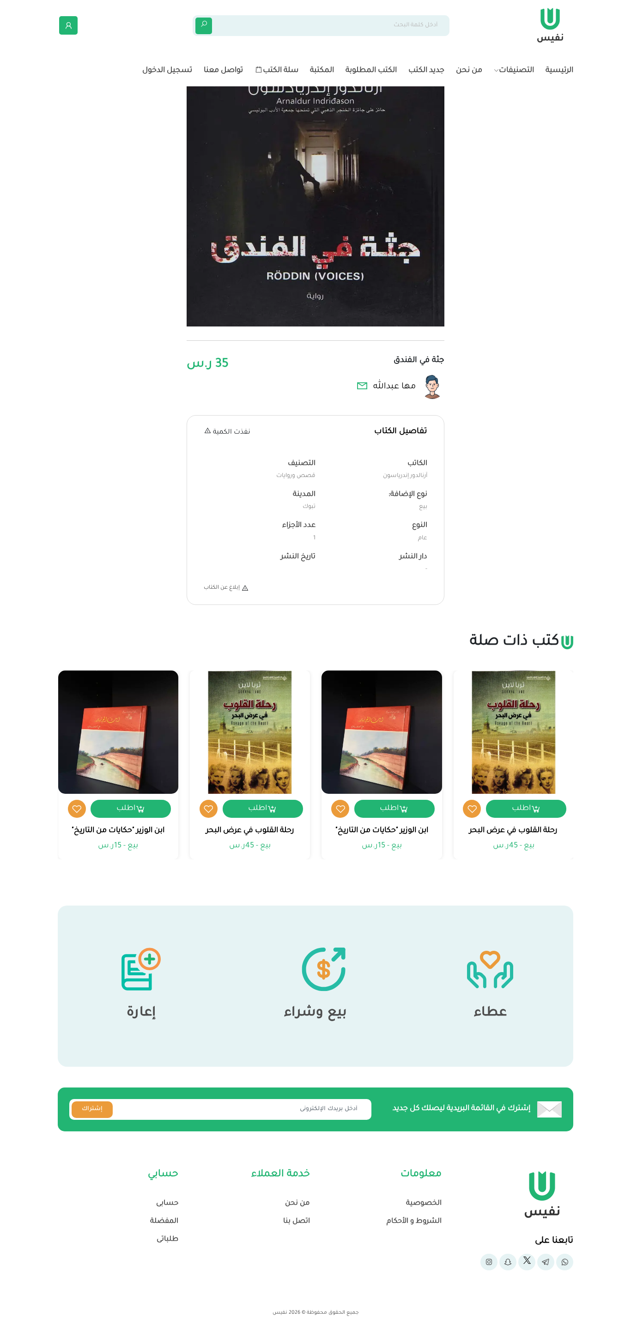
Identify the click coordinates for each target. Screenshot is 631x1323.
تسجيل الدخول (167, 70)
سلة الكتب (280, 70)
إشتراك (92, 1109)
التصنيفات (516, 70)
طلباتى (167, 1240)
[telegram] (545, 1262)
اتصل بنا (296, 1222)
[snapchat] (507, 1262)
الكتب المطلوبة (371, 70)
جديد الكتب (426, 70)
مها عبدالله (394, 387)
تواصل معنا (223, 70)
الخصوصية (424, 1204)
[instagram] (489, 1262)
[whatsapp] (564, 1262)
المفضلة (164, 1222)
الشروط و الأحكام (414, 1222)
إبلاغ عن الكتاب (222, 588)
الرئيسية (559, 70)
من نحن (469, 70)
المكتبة (322, 70)
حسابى (167, 1204)
